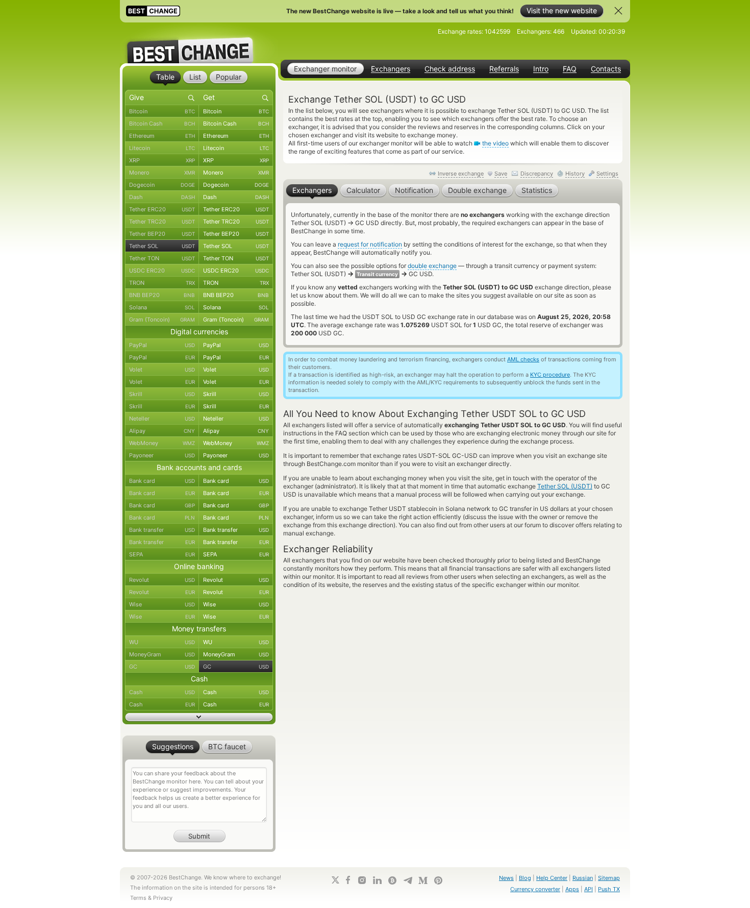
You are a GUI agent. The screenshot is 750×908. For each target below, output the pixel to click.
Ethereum (162, 135)
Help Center (551, 877)
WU (162, 642)
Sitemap (609, 877)
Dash (162, 197)
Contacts (606, 69)
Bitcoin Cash (162, 123)
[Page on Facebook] (348, 880)
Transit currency (377, 274)
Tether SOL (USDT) (564, 486)
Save (500, 173)
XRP (162, 160)
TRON (162, 282)
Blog (525, 877)
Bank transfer (162, 529)
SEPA (162, 554)
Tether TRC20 (162, 221)
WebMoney (162, 443)
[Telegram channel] (407, 880)
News (506, 877)
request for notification (370, 244)
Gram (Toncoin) (162, 319)
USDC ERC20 (162, 270)
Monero (162, 172)
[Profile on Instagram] (361, 880)
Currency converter (535, 889)
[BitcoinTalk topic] (392, 880)
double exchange (432, 265)
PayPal (162, 345)
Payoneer (162, 455)
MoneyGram (162, 654)
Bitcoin (162, 111)
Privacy (162, 897)
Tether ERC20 (162, 209)
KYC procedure (550, 374)
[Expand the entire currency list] (199, 717)
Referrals (504, 69)
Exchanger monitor (325, 68)
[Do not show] (618, 10)
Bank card (162, 480)
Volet (162, 369)
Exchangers (390, 69)
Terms (138, 897)
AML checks (523, 359)
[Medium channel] (423, 880)
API (588, 889)
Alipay (162, 430)
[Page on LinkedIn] (377, 880)
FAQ (570, 69)
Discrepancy (536, 173)
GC (162, 666)
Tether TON (162, 258)
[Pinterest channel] (438, 880)
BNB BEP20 (162, 295)
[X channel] (335, 880)
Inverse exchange (461, 173)
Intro (540, 69)
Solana (162, 307)
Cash (162, 692)
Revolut (162, 579)
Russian (582, 877)
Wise (162, 604)
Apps (572, 889)
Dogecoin (162, 184)
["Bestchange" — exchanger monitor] (199, 42)
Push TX (609, 889)
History (575, 173)
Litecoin (162, 148)
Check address (449, 69)
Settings (607, 173)
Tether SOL (162, 246)
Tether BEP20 (162, 233)
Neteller (162, 418)
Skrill (162, 394)
